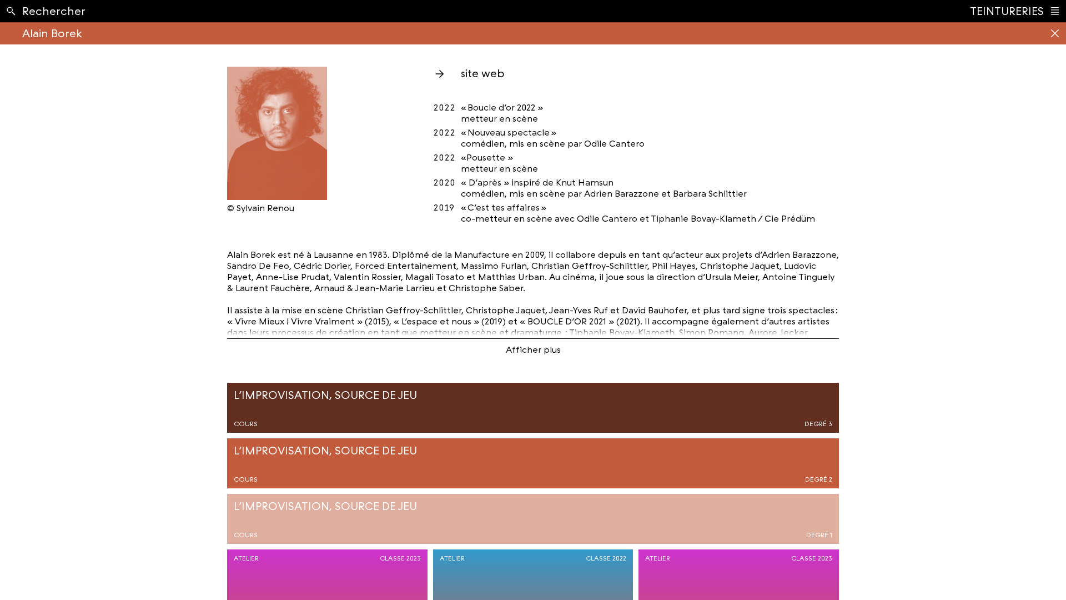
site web (483, 73)
